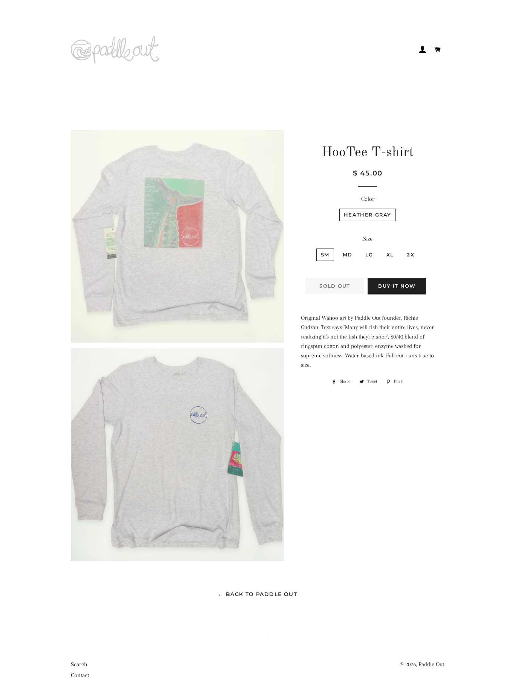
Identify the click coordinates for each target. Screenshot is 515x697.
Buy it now (396, 286)
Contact (80, 675)
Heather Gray (367, 215)
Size (367, 238)
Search (79, 664)
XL (390, 255)
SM (325, 255)
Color (367, 198)
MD (348, 255)
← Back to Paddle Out (257, 594)
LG (369, 255)
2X (410, 255)
